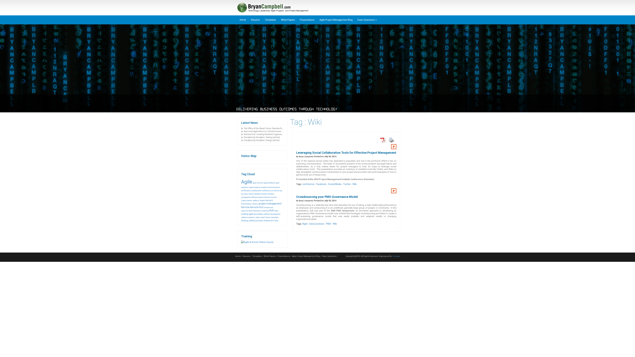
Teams (268, 217)
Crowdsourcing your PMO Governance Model (327, 196)
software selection (248, 217)
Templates (270, 20)
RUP (272, 210)
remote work (268, 207)
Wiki (276, 220)
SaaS (276, 211)
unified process (256, 220)
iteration (264, 194)
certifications (246, 191)
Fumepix (396, 256)
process (255, 204)
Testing (244, 220)
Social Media (258, 214)
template (274, 217)
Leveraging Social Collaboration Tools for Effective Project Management (346, 152)
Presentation (246, 204)
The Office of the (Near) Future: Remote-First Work (263, 128)
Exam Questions (366, 20)
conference (266, 191)
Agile (246, 182)
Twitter (347, 184)
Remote (245, 207)
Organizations (246, 200)
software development (272, 214)
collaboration (256, 191)
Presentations (307, 20)
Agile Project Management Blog (336, 20)
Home (243, 20)
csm (272, 191)
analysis (264, 187)
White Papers (288, 20)
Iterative (271, 194)
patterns (256, 200)
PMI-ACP (269, 200)
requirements (247, 211)
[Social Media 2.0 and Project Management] (393, 146)
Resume (255, 20)
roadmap (265, 211)
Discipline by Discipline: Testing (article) (261, 137)
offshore (255, 197)
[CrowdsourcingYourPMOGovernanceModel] (393, 191)
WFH (272, 221)
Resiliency (257, 211)
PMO (328, 223)
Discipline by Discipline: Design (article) (261, 140)
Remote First (256, 207)
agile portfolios (269, 183)
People (262, 200)
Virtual (267, 220)
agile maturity (258, 183)
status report (260, 217)
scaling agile (247, 214)
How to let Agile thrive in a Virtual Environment (263, 131)
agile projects (254, 187)
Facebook (256, 194)
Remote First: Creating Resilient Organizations (263, 134)
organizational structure (267, 197)
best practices (274, 187)
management (246, 197)
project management (270, 203)
